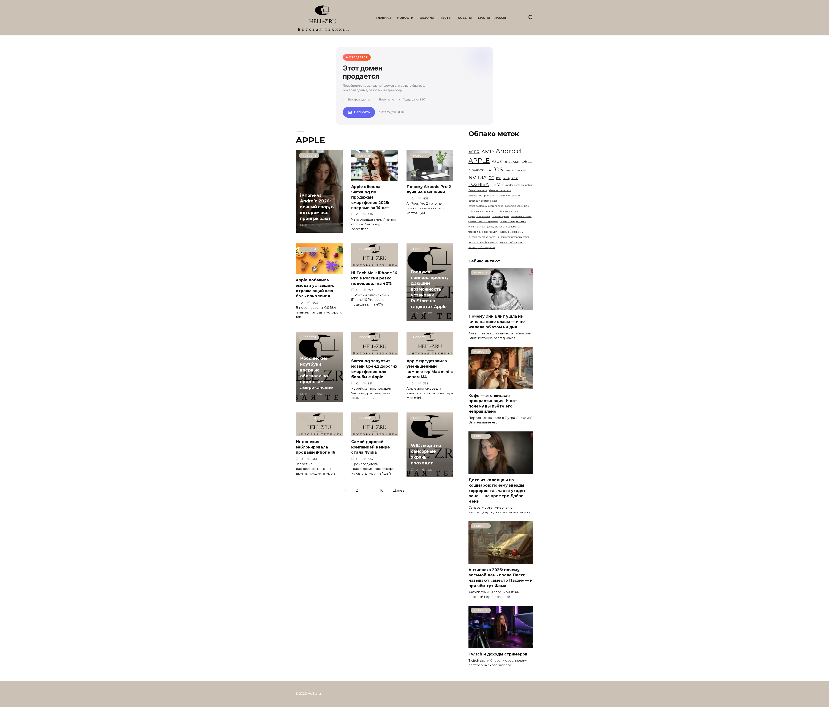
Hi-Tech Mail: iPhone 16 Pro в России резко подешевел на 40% (374, 277)
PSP (514, 178)
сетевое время (500, 216)
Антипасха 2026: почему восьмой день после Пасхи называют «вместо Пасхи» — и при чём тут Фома (500, 577)
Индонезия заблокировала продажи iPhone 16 (315, 447)
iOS (498, 169)
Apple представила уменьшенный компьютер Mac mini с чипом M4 (430, 369)
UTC (493, 185)
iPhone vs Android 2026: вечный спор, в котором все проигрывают (317, 207)
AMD (487, 152)
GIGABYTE (476, 170)
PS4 (506, 178)
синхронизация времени (483, 221)
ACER (473, 151)
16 (381, 490)
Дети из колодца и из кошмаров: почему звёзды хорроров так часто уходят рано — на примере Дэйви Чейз (497, 490)
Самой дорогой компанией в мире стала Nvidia (370, 447)
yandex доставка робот (518, 185)
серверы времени (479, 216)
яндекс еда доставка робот (513, 237)
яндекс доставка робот (481, 237)
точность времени (513, 221)
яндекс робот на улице (481, 247)
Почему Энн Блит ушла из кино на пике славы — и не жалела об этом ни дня (496, 321)
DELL (527, 161)
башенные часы (477, 190)
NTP (507, 170)
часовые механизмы (511, 231)
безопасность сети (500, 190)
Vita (500, 185)
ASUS (497, 161)
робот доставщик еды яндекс (485, 206)
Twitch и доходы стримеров (497, 654)
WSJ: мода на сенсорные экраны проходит (426, 454)
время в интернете (508, 195)
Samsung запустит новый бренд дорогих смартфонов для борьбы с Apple (374, 369)
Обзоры (427, 17)
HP (489, 170)
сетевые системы (521, 216)
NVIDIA (477, 177)
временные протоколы (481, 195)
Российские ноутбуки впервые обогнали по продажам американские (316, 373)
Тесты (445, 17)
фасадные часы (495, 226)
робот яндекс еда (507, 211)
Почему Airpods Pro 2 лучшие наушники (429, 189)
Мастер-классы (492, 17)
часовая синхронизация (482, 231)
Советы (465, 17)
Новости (405, 17)
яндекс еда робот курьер (483, 242)
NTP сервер (518, 170)
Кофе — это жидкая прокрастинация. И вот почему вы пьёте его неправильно (492, 403)
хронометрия (514, 226)
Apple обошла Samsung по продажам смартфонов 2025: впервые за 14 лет (370, 197)
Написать (362, 112)
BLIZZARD (512, 161)
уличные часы (476, 226)
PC (491, 178)
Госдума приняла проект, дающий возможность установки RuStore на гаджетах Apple (429, 289)
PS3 (498, 178)
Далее (399, 490)
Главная (383, 17)
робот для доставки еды (482, 200)
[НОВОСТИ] (500, 308)
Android (508, 151)
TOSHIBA (478, 184)
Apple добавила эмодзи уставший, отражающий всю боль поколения (315, 288)
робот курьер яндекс (517, 206)
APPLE (479, 160)
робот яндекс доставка (481, 211)
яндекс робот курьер (512, 242)
